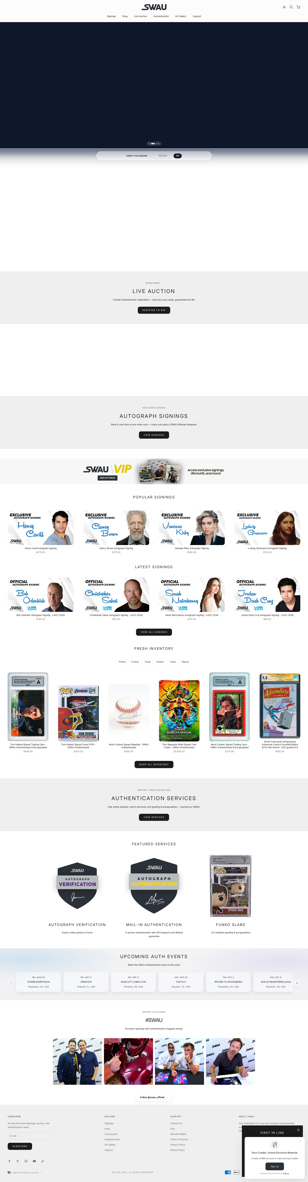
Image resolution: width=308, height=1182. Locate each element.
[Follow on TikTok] (42, 1161)
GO (177, 156)
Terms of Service (179, 1139)
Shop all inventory (154, 764)
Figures (185, 661)
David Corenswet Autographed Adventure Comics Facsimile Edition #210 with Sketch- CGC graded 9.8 (280, 744)
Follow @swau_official (154, 1097)
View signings (154, 435)
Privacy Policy (177, 1144)
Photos (122, 661)
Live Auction (140, 16)
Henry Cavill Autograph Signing (41, 548)
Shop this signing (191, 238)
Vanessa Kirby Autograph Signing (192, 548)
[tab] (150, 143)
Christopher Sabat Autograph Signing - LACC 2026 (116, 615)
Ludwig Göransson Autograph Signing (267, 548)
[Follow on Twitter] (17, 1161)
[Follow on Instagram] (26, 1161)
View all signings (193, 246)
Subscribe (19, 1146)
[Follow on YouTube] (34, 1161)
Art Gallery (180, 16)
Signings (111, 16)
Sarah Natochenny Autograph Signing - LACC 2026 (191, 615)
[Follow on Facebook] (9, 1161)
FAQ (172, 1128)
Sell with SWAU (178, 1134)
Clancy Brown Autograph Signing (116, 548)
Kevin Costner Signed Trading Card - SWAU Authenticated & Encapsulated (229, 746)
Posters (160, 661)
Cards (173, 661)
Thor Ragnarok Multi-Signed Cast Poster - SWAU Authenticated (179, 746)
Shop (125, 16)
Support (197, 16)
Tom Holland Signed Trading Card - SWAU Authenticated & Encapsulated (28, 746)
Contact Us (176, 1123)
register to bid (153, 310)
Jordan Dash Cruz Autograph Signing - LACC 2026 (267, 615)
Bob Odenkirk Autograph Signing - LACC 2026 (41, 615)
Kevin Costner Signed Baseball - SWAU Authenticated (129, 746)
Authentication (161, 16)
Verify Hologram (136, 156)
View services (154, 817)
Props (148, 661)
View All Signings (154, 632)
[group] (154, 471)
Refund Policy (177, 1150)
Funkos (135, 661)
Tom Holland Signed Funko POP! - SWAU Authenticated (78, 746)
